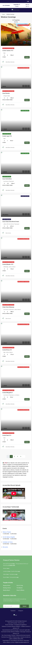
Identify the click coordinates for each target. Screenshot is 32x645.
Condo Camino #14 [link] (7, 50)
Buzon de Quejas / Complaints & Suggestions (16, 624)
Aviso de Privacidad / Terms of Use (16, 622)
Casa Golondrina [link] (7, 179)
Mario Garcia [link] (8, 233)
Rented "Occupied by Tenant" (8, 48)
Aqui (14, 563)
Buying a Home (6, 585)
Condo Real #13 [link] (6, 435)
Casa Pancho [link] (6, 93)
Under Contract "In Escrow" (8, 304)
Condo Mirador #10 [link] (7, 264)
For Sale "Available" (7, 219)
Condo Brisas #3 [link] (7, 350)
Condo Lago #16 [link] (7, 136)
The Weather (20, 587)
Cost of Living (20, 585)
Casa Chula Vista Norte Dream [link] (10, 221)
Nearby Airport (6, 590)
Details (27, 57)
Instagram (20, 610)
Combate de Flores (8, 542)
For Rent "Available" (7, 133)
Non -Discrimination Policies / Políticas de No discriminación (16, 635)
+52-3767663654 (6, 5)
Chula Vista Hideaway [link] (8, 307)
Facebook (12, 610)
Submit (24, 606)
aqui (19, 571)
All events (5, 547)
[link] (16, 34)
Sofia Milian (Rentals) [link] (10, 62)
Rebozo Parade (7, 532)
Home (3, 14)
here (8, 568)
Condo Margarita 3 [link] (7, 392)
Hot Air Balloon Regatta (9, 537)
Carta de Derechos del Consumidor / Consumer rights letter (16, 630)
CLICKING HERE (11, 565)
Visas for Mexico (20, 590)
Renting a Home (7, 587)
